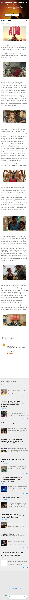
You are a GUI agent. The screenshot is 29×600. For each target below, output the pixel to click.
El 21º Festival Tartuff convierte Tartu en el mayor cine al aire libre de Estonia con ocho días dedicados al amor (12, 554)
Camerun (11, 338)
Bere (8, 344)
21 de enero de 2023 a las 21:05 (16, 344)
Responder (10, 353)
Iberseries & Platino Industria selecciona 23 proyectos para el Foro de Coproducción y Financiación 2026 (12, 515)
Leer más (25, 397)
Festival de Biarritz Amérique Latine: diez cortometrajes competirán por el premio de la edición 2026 (12, 441)
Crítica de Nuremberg (7, 423)
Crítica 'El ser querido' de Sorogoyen (11, 497)
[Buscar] (27, 3)
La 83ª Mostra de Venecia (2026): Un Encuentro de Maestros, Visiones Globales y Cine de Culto (11, 479)
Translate (16, 16)
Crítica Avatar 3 (5, 385)
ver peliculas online (13, 348)
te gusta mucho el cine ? (14, 2)
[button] (27, 21)
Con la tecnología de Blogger (15, 588)
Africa (6, 338)
